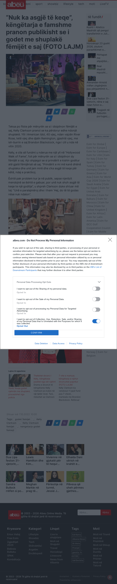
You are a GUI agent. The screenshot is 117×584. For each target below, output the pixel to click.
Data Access (58, 343)
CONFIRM (36, 333)
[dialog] (58, 292)
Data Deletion (41, 343)
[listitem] (58, 282)
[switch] (96, 289)
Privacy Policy (75, 343)
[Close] (111, 241)
